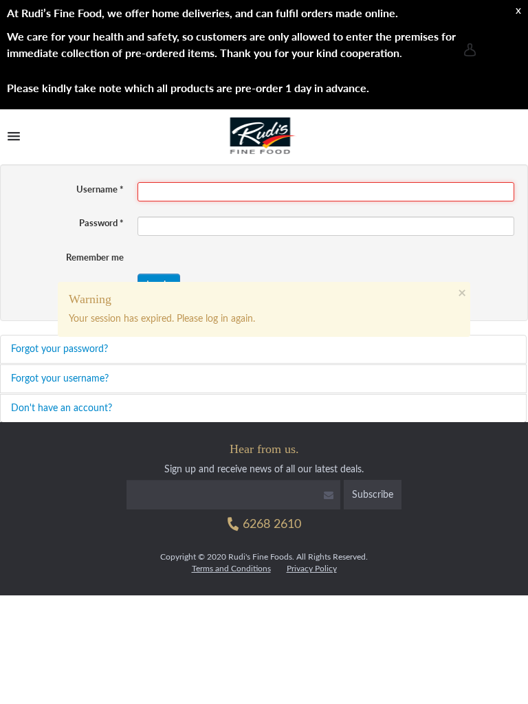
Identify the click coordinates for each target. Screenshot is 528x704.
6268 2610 (270, 524)
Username (100, 189)
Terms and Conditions (231, 568)
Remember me (95, 257)
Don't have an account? (61, 408)
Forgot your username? (60, 379)
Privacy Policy (312, 568)
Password (101, 222)
